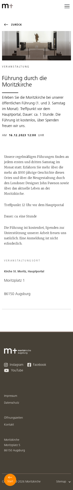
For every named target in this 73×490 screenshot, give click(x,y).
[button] (67, 6)
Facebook (36, 365)
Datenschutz (11, 402)
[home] (8, 6)
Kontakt (9, 424)
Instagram (13, 365)
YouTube (13, 370)
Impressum (10, 396)
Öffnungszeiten (13, 417)
